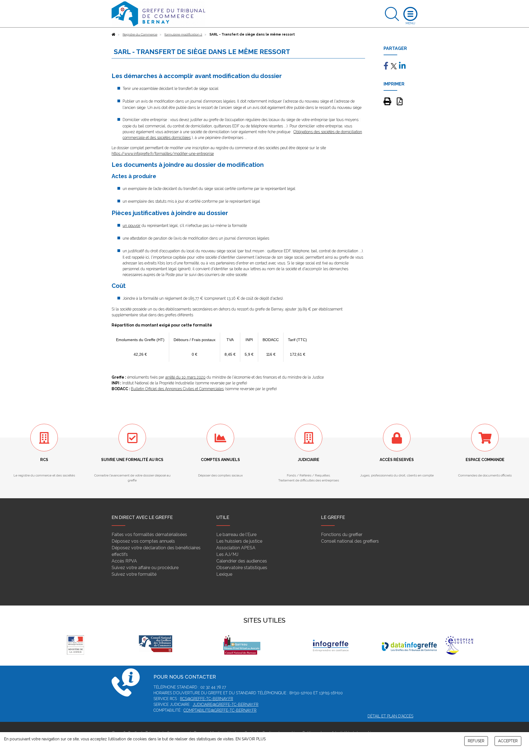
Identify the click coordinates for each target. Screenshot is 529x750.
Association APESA (235, 547)
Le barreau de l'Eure (236, 534)
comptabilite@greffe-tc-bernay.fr (220, 710)
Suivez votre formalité (134, 574)
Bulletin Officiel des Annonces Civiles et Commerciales (177, 389)
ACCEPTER (508, 741)
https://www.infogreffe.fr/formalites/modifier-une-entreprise (163, 153)
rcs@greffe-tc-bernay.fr (206, 699)
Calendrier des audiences (241, 561)
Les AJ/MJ (227, 554)
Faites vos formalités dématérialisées (149, 534)
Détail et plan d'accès (390, 716)
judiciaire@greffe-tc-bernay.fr (225, 704)
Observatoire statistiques (241, 567)
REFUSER (476, 741)
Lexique (224, 574)
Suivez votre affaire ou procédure (145, 567)
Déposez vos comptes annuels (143, 541)
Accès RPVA (124, 561)
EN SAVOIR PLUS (251, 739)
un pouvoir (132, 225)
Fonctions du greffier (341, 534)
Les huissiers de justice (239, 541)
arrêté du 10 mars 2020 (185, 377)
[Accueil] (113, 34)
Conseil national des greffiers (350, 541)
